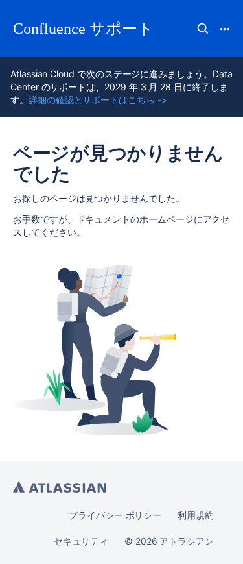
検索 (202, 28)
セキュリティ (81, 540)
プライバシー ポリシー (115, 515)
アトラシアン (59, 487)
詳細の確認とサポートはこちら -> (98, 99)
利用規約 (196, 515)
